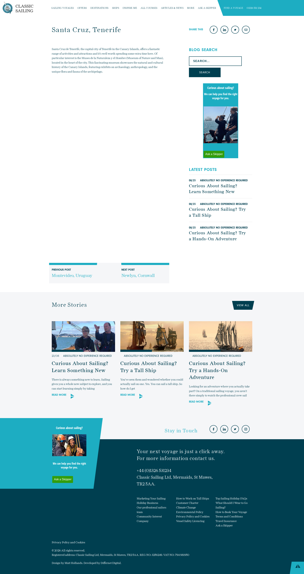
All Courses (149, 8)
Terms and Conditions (229, 516)
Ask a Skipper (207, 8)
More (190, 8)
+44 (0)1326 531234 (154, 470)
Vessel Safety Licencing (190, 521)
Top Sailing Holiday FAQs (231, 498)
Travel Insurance (226, 521)
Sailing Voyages (62, 8)
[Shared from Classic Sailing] (246, 30)
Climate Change (186, 507)
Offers (82, 8)
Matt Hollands (73, 563)
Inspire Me (130, 8)
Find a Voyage (233, 8)
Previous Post (72, 273)
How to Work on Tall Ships (192, 498)
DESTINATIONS (99, 8)
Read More (59, 394)
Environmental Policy (189, 512)
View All (243, 305)
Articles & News (172, 8)
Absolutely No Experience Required (224, 180)
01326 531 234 (254, 8)
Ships (115, 8)
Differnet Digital (111, 563)
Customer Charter (187, 503)
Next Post (138, 273)
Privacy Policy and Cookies (193, 516)
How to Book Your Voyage (231, 512)
